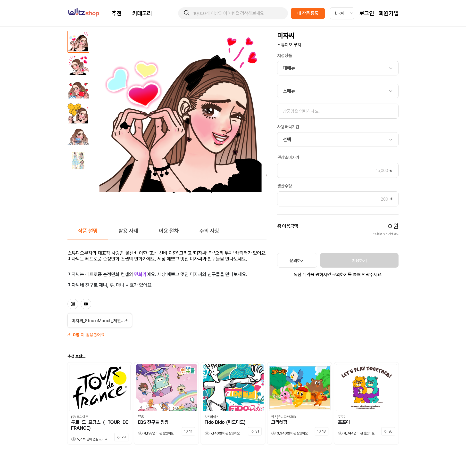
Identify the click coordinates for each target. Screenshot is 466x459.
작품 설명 (88, 231)
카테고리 (142, 13)
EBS (141, 417)
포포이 (342, 417)
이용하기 (359, 260)
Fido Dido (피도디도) (225, 422)
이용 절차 (169, 231)
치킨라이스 (212, 417)
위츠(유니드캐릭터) (283, 417)
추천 (117, 13)
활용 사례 (128, 231)
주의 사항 (209, 231)
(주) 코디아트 (79, 417)
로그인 (366, 13)
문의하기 (297, 260)
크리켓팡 (279, 422)
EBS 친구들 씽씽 (153, 422)
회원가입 (389, 13)
